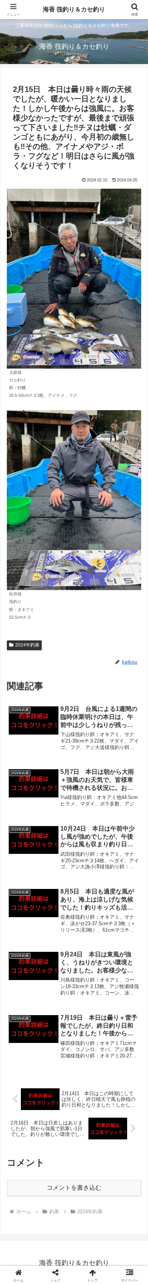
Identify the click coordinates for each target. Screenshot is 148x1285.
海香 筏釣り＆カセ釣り (74, 9)
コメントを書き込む (74, 1187)
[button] (133, 1042)
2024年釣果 (27, 645)
